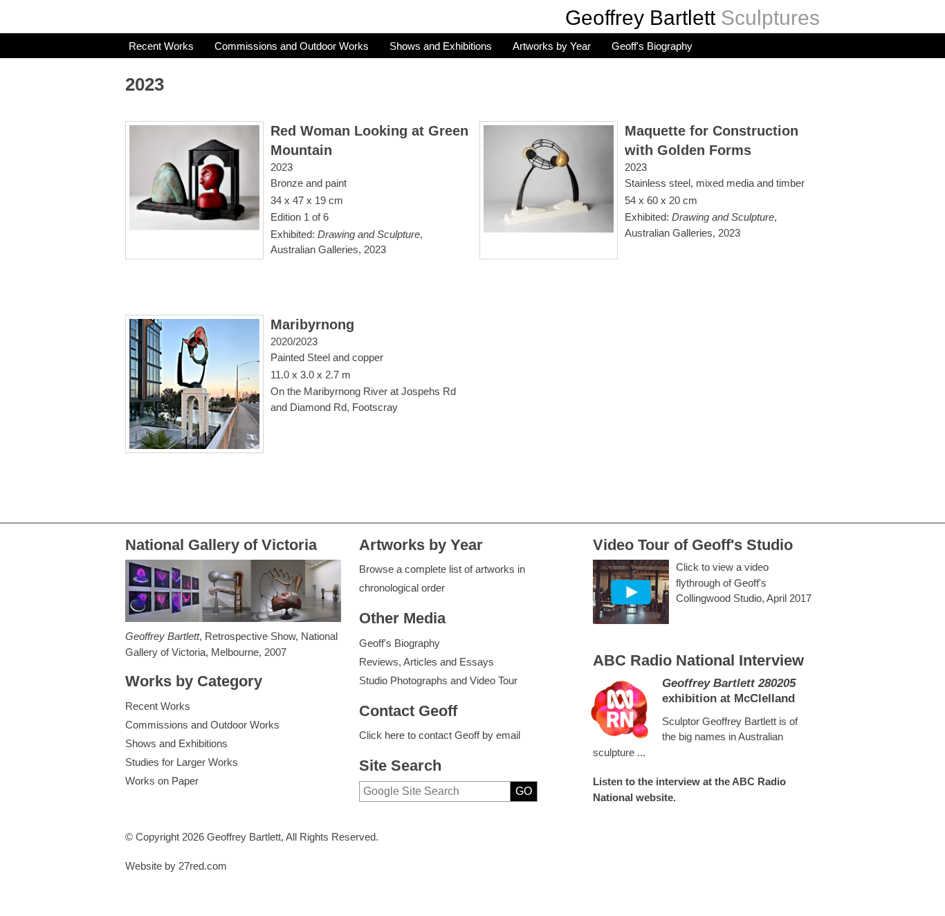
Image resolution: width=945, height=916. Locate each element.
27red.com (202, 866)
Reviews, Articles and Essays (426, 662)
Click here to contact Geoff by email (439, 735)
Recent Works (161, 46)
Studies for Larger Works (181, 762)
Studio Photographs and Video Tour (438, 680)
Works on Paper (162, 781)
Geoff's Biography (652, 46)
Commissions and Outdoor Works (291, 46)
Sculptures (770, 17)
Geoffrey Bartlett (640, 17)
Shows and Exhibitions (440, 46)
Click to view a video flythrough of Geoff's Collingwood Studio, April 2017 (743, 582)
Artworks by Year (552, 46)
